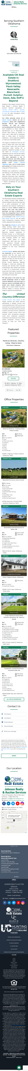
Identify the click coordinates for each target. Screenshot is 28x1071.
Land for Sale (5, 860)
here (2, 750)
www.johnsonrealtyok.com (16, 800)
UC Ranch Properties (14, 943)
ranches (22, 110)
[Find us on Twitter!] (13, 803)
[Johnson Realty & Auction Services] (14, 820)
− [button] (2, 814)
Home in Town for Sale (7, 862)
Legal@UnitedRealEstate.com (18, 1025)
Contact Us (14, 963)
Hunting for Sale (6, 865)
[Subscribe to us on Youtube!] (17, 803)
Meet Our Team (14, 962)
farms (16, 110)
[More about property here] (14, 431)
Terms (26, 832)
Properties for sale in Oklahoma (10, 853)
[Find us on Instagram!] (22, 803)
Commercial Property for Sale (9, 863)
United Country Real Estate (11, 300)
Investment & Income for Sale (10, 872)
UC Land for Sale (14, 946)
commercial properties (9, 111)
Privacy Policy (6, 749)
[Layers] (2, 817)
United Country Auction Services (14, 940)
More (17, 877)
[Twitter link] (14, 903)
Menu (14, 7)
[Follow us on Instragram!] (23, 903)
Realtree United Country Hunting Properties (14, 952)
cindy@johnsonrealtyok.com (15, 798)
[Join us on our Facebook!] (4, 803)
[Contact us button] (19, 1067)
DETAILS (13, 378)
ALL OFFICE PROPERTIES (14, 699)
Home (14, 958)
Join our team (14, 949)
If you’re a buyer (7, 251)
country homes (7, 110)
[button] (14, 756)
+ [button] (2, 812)
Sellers (14, 961)
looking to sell (15, 225)
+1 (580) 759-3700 (17, 892)
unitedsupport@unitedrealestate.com (12, 1006)
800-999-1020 (14, 989)
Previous (10, 390)
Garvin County (6, 120)
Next (17, 390)
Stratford (5, 122)
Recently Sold (14, 967)
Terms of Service (22, 747)
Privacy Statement (14, 965)
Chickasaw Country (18, 152)
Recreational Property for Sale (10, 869)
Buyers (14, 959)
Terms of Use (14, 966)
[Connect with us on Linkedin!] (8, 803)
